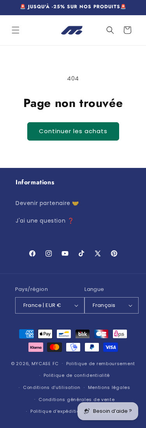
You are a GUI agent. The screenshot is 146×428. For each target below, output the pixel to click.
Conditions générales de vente (76, 399)
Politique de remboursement (100, 363)
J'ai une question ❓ (45, 221)
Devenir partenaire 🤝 (47, 203)
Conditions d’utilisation (52, 387)
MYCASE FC (45, 363)
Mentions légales (109, 387)
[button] (15, 30)
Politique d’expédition (56, 411)
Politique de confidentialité (77, 375)
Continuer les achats (73, 131)
